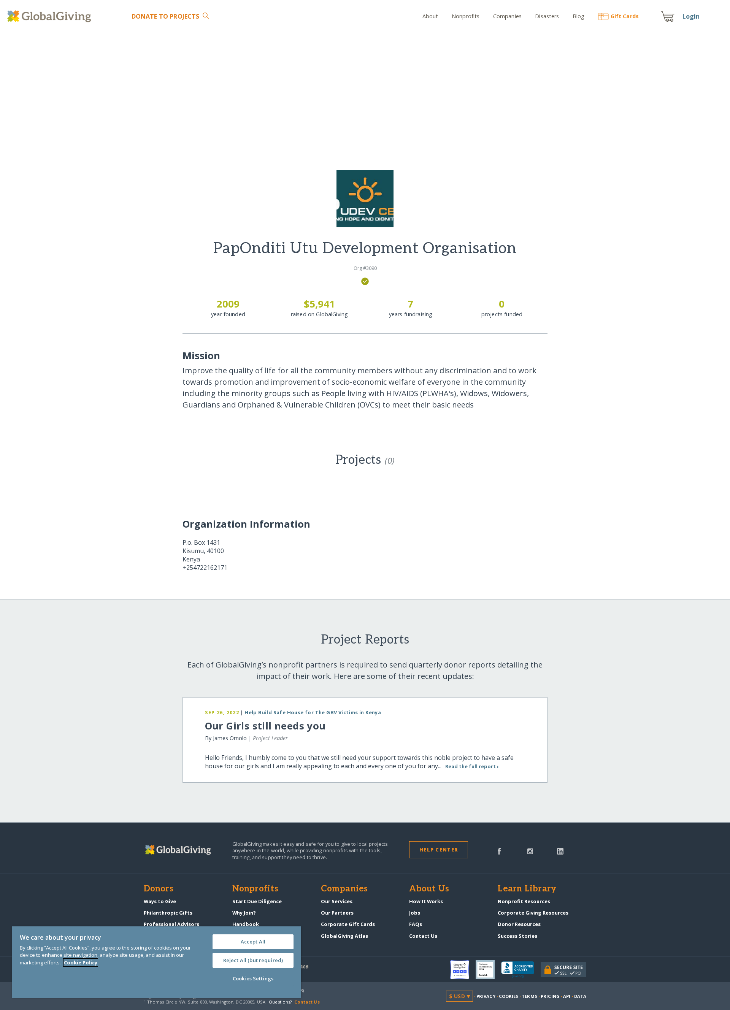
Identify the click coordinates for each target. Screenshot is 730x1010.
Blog (579, 16)
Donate (165, 16)
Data (580, 996)
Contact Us (423, 935)
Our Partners (337, 912)
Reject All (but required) (253, 960)
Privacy (485, 996)
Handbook (245, 924)
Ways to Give (160, 901)
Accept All (253, 941)
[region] (156, 962)
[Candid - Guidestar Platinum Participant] (488, 969)
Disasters (547, 16)
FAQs (415, 924)
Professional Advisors (171, 924)
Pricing (550, 996)
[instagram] (530, 851)
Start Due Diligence (257, 901)
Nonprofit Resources (524, 901)
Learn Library (527, 889)
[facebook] (499, 851)
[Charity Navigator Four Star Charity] (463, 969)
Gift (625, 16)
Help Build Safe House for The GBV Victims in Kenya (312, 712)
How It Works (426, 901)
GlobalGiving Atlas (344, 935)
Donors (158, 889)
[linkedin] (560, 851)
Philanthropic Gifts (168, 912)
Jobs (414, 912)
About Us (429, 889)
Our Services (336, 901)
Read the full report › (472, 766)
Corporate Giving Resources (533, 912)
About (430, 16)
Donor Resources (519, 924)
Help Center (438, 849)
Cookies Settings (253, 978)
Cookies (508, 996)
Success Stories (517, 935)
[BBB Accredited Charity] (521, 969)
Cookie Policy (80, 962)
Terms (529, 996)
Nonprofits (465, 16)
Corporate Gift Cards (348, 924)
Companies (507, 16)
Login (691, 16)
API (566, 996)
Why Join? (244, 912)
